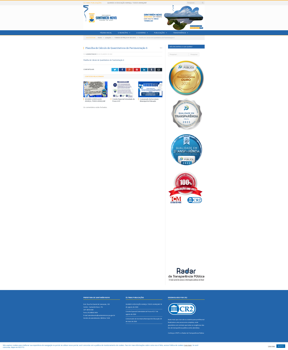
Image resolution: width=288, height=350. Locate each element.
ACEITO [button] (281, 346)
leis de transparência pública (178, 328)
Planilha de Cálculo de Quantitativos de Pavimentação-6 (103, 60)
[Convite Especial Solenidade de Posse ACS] (123, 89)
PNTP (177, 333)
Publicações (159, 33)
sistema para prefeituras (195, 319)
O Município (123, 33)
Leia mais (187, 345)
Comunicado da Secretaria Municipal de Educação (149, 100)
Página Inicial (106, 33)
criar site (182, 319)
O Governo (141, 33)
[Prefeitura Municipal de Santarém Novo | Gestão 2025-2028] (144, 17)
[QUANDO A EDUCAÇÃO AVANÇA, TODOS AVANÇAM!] (95, 89)
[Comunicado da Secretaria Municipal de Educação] (150, 89)
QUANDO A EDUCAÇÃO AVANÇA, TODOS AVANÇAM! (95, 100)
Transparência (179, 33)
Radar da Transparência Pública (193, 333)
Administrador (91, 54)
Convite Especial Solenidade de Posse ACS (122, 3)
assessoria (183, 322)
